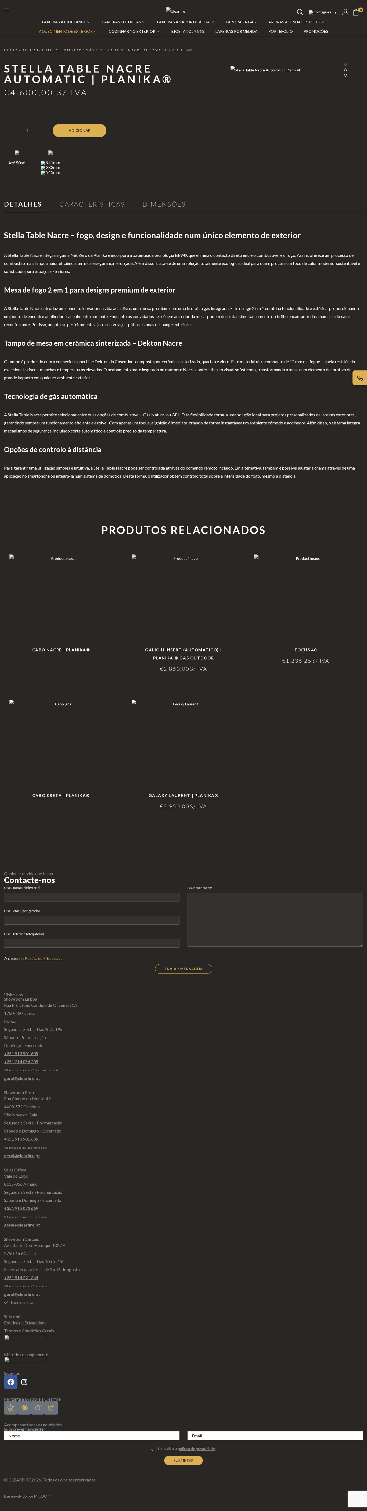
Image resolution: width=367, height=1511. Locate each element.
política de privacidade (196, 1448)
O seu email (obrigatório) (22, 911)
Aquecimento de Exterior (51, 50)
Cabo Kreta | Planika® (61, 795)
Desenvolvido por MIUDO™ (27, 1496)
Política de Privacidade (44, 958)
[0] (355, 12)
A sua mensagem (200, 888)
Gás (90, 50)
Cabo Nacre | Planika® (61, 649)
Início (11, 50)
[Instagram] (24, 1382)
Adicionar (80, 130)
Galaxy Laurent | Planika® (184, 795)
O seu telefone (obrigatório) (24, 934)
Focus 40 (306, 649)
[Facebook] (10, 1382)
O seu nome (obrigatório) (22, 888)
